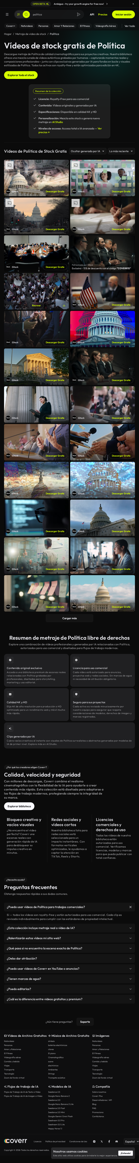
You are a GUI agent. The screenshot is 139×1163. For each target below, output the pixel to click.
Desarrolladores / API (102, 1100)
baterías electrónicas (57, 1045)
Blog (94, 1104)
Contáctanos (98, 1116)
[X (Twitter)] (102, 1141)
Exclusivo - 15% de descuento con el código (101, 268)
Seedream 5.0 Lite (56, 1124)
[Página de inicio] (15, 1141)
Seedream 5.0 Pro (56, 1120)
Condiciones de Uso (78, 1141)
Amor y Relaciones (12, 1049)
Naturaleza (9, 1041)
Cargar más (69, 618)
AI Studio (57, 122)
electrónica (53, 1065)
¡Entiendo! (126, 1153)
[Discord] (117, 1141)
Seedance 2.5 (54, 1092)
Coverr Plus (97, 1096)
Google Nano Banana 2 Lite (60, 1104)
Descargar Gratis (55, 191)
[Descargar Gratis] (64, 305)
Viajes (6, 1065)
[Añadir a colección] (64, 278)
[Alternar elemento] (130, 907)
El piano (52, 1053)
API (92, 14)
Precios (102, 14)
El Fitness (8, 1053)
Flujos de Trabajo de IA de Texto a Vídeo (22, 1092)
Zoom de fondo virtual (14, 1077)
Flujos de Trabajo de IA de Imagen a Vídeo (23, 1096)
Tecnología (9, 1073)
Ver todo (130, 26)
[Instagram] (94, 1141)
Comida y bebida (11, 1061)
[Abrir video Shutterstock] (102, 253)
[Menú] (7, 14)
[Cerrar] (133, 4)
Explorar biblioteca (19, 806)
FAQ (94, 1108)
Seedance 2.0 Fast (56, 1108)
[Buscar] (26, 14)
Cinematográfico (56, 1057)
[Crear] (18, 14)
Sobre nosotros (99, 1092)
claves (51, 1049)
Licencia (37, 1141)
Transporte (9, 1069)
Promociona (97, 1112)
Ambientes (53, 1069)
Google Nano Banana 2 (59, 1096)
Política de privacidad (55, 1141)
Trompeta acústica (56, 1077)
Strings (51, 1073)
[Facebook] (109, 1141)
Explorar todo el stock (21, 75)
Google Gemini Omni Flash (60, 1116)
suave (50, 1061)
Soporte (85, 1021)
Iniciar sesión (123, 14)
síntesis (51, 1041)
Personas (8, 1045)
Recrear (36, 305)
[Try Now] (107, 4)
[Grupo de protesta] (36, 291)
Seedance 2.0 (54, 1100)
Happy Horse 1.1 (55, 1128)
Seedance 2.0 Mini (56, 1112)
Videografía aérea (12, 1057)
